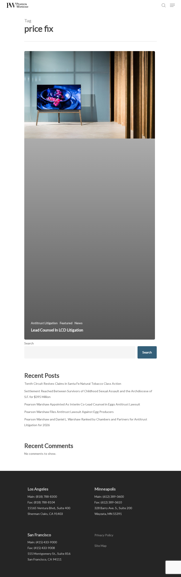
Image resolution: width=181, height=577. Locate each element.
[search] (163, 5)
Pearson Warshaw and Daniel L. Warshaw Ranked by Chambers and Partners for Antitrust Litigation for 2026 (85, 422)
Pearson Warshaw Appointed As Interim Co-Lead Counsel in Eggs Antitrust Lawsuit (82, 404)
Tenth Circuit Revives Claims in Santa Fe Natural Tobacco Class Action (72, 383)
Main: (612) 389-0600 (109, 496)
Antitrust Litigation (44, 323)
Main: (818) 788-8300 (42, 496)
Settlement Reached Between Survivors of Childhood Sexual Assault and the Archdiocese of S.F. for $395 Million (88, 394)
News (79, 323)
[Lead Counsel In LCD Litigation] (89, 195)
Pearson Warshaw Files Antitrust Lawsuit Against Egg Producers (69, 412)
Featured (66, 323)
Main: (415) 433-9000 (42, 542)
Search (29, 343)
